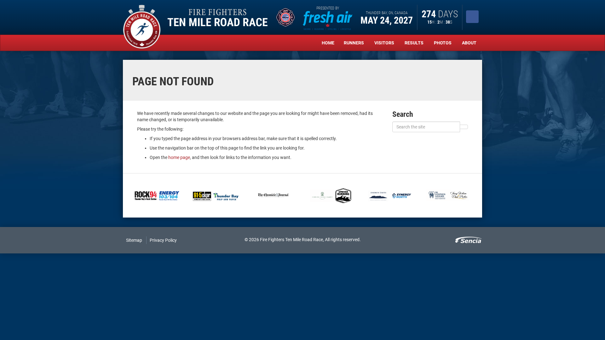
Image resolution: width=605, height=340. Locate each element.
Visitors (384, 42)
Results (414, 42)
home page (179, 157)
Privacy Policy (163, 240)
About (469, 42)
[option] (157, 195)
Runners (354, 42)
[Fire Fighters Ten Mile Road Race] (142, 27)
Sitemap (134, 240)
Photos (443, 42)
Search (402, 114)
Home (328, 42)
